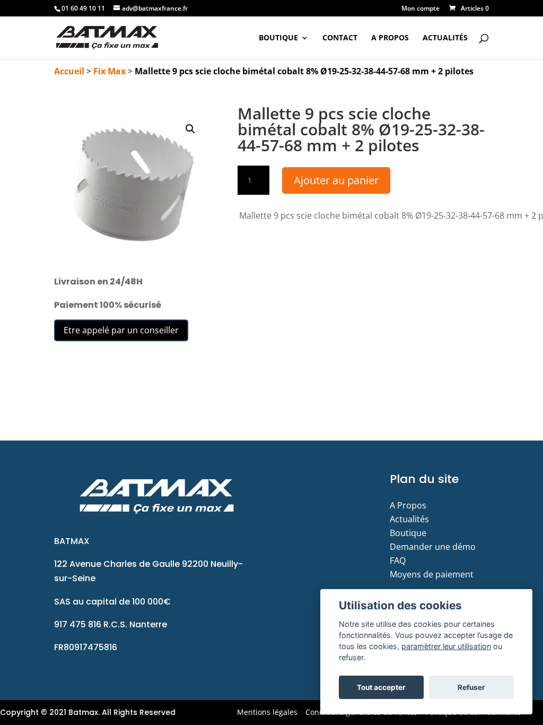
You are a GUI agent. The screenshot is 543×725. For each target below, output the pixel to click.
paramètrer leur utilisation (446, 646)
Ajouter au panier (336, 180)
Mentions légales (267, 712)
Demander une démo (433, 547)
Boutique (278, 38)
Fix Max (109, 71)
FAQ (398, 560)
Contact (339, 38)
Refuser (471, 687)
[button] (190, 129)
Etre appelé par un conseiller (121, 330)
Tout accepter (381, 687)
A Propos (390, 38)
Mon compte (420, 9)
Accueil (69, 71)
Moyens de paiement (432, 574)
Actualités (445, 38)
